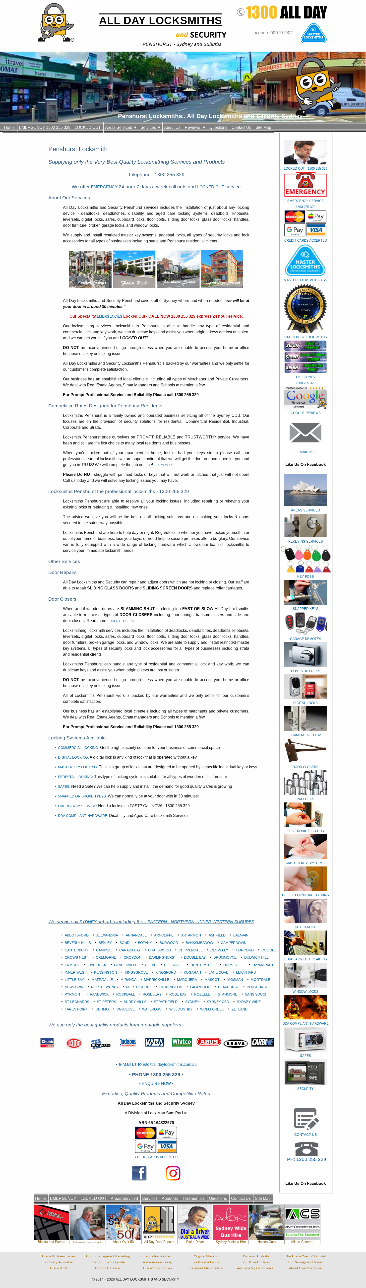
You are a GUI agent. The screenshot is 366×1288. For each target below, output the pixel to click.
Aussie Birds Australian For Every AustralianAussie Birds (58, 1262)
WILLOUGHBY (180, 1009)
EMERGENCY (104, 186)
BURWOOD (169, 943)
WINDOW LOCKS (305, 992)
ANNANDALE (136, 935)
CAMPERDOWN (233, 943)
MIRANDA (128, 980)
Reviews (194, 127)
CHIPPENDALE (191, 950)
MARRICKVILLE (156, 980)
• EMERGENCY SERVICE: (76, 806)
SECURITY (305, 1089)
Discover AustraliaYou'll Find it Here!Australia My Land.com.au (256, 1262)
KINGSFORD (165, 972)
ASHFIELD (217, 935)
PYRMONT (73, 994)
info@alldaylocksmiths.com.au (170, 1064)
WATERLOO (152, 1009)
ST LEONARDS (77, 1002)
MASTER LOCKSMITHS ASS (305, 280)
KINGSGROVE (136, 972)
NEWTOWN (74, 987)
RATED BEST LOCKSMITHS (305, 337)
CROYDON (132, 957)
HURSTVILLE (234, 965)
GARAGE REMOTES (305, 639)
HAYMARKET (263, 965)
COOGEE (269, 950)
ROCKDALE (125, 994)
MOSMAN (235, 980)
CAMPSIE (104, 950)
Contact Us (241, 127)
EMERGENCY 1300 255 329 (44, 127)
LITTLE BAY (74, 980)
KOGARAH (192, 972)
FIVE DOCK (97, 965)
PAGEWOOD (200, 987)
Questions (218, 127)
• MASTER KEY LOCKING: (76, 767)
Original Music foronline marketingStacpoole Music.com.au (207, 1262)
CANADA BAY (130, 950)
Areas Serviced (119, 127)
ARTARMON (191, 935)
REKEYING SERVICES (305, 541)
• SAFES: (62, 786)
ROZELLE (202, 994)
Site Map (263, 127)
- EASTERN (156, 921)
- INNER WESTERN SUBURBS (224, 921)
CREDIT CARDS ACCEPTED (156, 1157)
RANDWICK (99, 994)
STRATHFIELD (166, 1002)
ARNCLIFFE (164, 935)
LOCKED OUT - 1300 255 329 (305, 168)
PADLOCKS (305, 799)
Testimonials (194, 1198)
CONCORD (245, 950)
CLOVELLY (219, 950)
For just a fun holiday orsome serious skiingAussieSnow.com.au (157, 1262)
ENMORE (72, 965)
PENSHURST (257, 987)
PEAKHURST (228, 987)
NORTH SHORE (139, 987)
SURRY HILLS (135, 1002)
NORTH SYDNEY (105, 987)
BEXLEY (105, 943)
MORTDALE (260, 980)
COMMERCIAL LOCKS (305, 735)
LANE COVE (218, 972)
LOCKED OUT (88, 127)
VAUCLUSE (126, 1009)
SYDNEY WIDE (249, 1002)
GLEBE (150, 965)
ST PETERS (106, 1002)
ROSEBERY (152, 994)
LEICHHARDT (247, 972)
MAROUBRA (187, 980)
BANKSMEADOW (199, 943)
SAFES (305, 1056)
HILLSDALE (173, 965)
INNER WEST (75, 972)
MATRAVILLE (102, 980)
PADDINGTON (170, 987)
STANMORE (227, 994)
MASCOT (212, 980)
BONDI (125, 943)
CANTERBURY (76, 950)
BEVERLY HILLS (78, 943)
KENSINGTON (105, 972)
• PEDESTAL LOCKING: (74, 777)
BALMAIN (240, 935)
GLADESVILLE (125, 965)
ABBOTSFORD (77, 935)
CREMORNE (106, 957)
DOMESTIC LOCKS (305, 671)
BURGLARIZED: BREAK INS (305, 959)
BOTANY (145, 943)
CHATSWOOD (159, 950)
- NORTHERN (181, 921)
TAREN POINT (76, 1009)
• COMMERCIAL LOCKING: (77, 748)
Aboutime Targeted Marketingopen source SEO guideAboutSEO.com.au (108, 1262)
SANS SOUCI (255, 994)
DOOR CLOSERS (305, 767)
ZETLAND (239, 1009)
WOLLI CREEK (212, 1009)
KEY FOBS (305, 576)
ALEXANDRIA (107, 935)
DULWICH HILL (256, 957)
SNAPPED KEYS (305, 609)
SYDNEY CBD (218, 1002)
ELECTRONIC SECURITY (306, 831)
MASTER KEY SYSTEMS (305, 863)
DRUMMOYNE (225, 957)
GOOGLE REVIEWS (306, 413)
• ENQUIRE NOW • (156, 1083)
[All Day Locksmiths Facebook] (139, 1173)
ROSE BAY (177, 994)
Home (9, 127)
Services (149, 127)
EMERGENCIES (109, 316)
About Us (172, 127)
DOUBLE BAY (195, 957)
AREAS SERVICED (305, 510)
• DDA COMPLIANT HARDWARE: (81, 816)
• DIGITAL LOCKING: (72, 757)
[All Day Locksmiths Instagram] (173, 1173)
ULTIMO (102, 1009)
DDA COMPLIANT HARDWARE (306, 1023)
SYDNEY (87, 921)
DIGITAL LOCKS (305, 703)
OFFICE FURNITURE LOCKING (305, 895)
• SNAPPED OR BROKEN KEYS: (81, 796)
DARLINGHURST (162, 957)
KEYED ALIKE (305, 927)
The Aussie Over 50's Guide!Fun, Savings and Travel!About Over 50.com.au (305, 1262)
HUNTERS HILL (203, 965)
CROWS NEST (76, 957)
